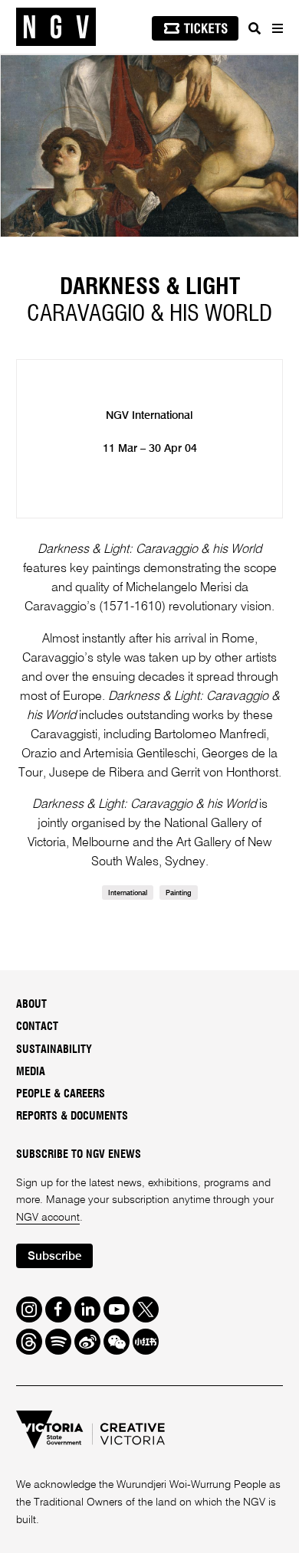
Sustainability (54, 1050)
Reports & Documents (72, 1116)
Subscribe (54, 1256)
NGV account (48, 1217)
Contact (37, 1027)
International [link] (127, 893)
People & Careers (60, 1094)
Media (30, 1072)
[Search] (254, 28)
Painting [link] (179, 893)
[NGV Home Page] (56, 27)
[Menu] (277, 28)
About (31, 1004)
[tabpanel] (149, 145)
